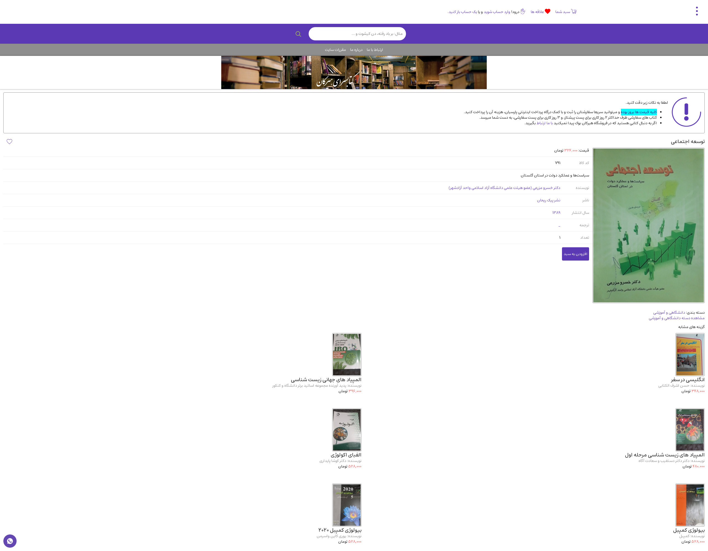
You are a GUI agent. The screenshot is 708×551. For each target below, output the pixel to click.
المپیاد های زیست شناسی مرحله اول (665, 454)
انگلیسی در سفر (688, 379)
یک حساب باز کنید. (462, 12)
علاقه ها (538, 12)
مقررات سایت (335, 49)
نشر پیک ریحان (548, 200)
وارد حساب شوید (497, 12)
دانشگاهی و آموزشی (669, 312)
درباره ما (356, 49)
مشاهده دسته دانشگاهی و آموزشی (677, 318)
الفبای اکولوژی (346, 454)
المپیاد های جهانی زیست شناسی (326, 379)
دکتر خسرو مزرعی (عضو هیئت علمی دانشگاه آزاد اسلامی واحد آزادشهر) (504, 187)
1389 (556, 212)
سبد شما (563, 12)
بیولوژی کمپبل (689, 530)
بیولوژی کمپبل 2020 (339, 530)
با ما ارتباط (544, 123)
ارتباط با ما (375, 49)
